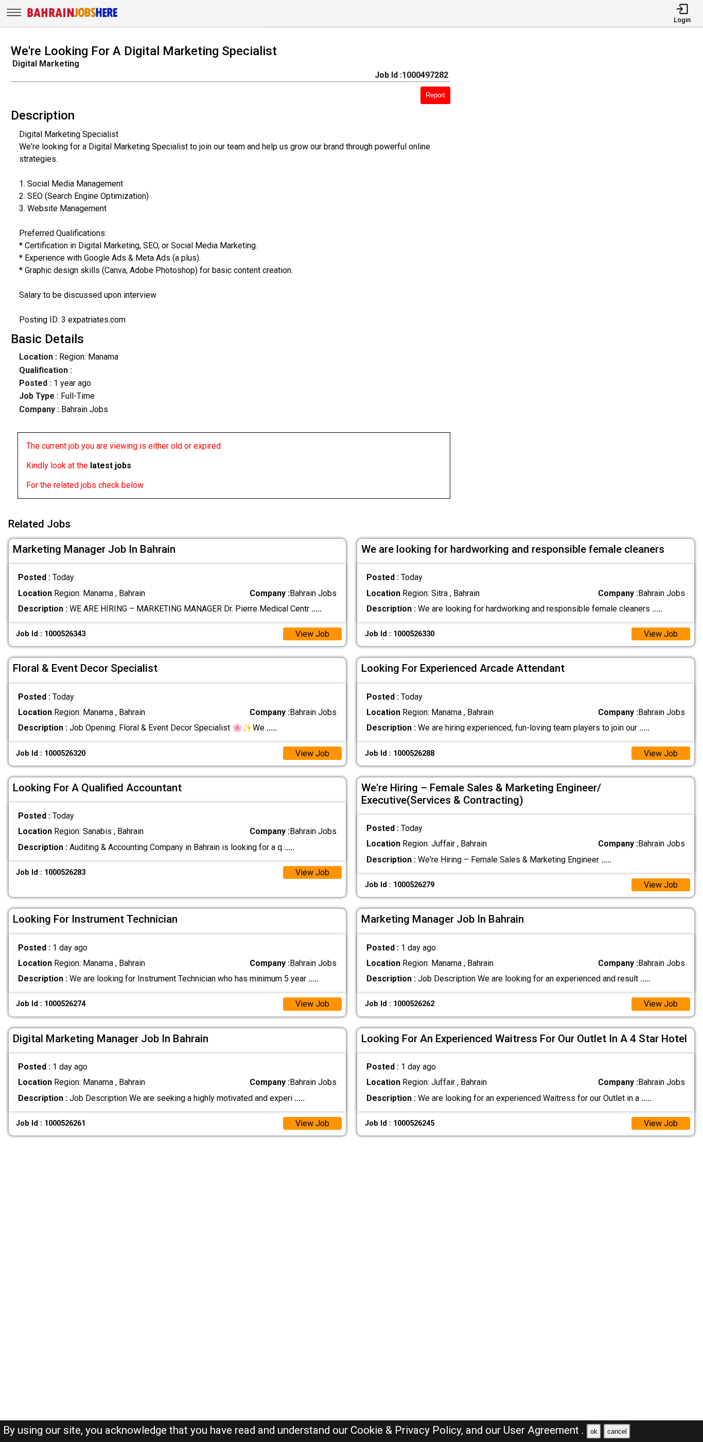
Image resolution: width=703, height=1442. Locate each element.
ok (593, 1431)
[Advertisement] (585, 274)
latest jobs (110, 465)
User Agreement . (543, 1430)
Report (435, 95)
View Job (312, 634)
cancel (617, 1431)
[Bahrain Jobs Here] (72, 16)
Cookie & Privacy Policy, (408, 1430)
